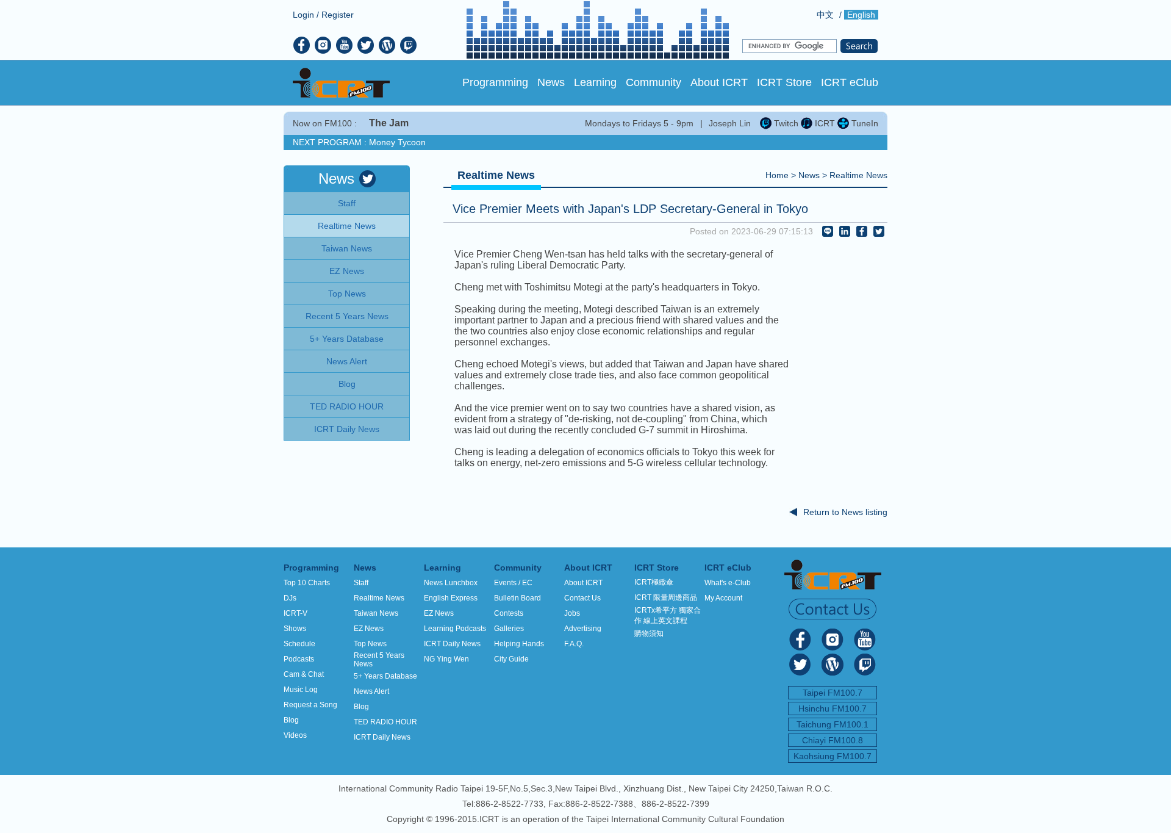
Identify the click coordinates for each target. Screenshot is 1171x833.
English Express (451, 598)
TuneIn (863, 123)
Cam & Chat (304, 674)
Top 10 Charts (307, 583)
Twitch (785, 123)
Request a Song (310, 705)
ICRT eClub (849, 82)
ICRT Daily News (382, 737)
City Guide (511, 659)
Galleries (509, 628)
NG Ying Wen (446, 659)
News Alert (371, 691)
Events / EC (513, 583)
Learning (595, 82)
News (551, 82)
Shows (295, 628)
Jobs (572, 613)
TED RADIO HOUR (385, 722)
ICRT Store (784, 82)
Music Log (301, 689)
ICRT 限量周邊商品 (665, 597)
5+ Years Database (385, 676)
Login (303, 15)
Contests (508, 613)
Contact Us (582, 598)
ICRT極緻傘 (653, 582)
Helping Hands (519, 644)
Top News (370, 644)
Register (337, 15)
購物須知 (649, 633)
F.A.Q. (574, 644)
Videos (295, 735)
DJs (290, 598)
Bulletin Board (517, 598)
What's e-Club (727, 583)
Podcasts (299, 659)
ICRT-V (295, 613)
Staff (361, 583)
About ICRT (719, 82)
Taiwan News (376, 613)
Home (777, 175)
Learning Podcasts (455, 628)
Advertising (582, 628)
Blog (291, 720)
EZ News (369, 628)
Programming (495, 82)
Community (653, 82)
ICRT (823, 123)
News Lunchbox (451, 583)
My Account (723, 598)
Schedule (299, 644)
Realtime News (858, 175)
